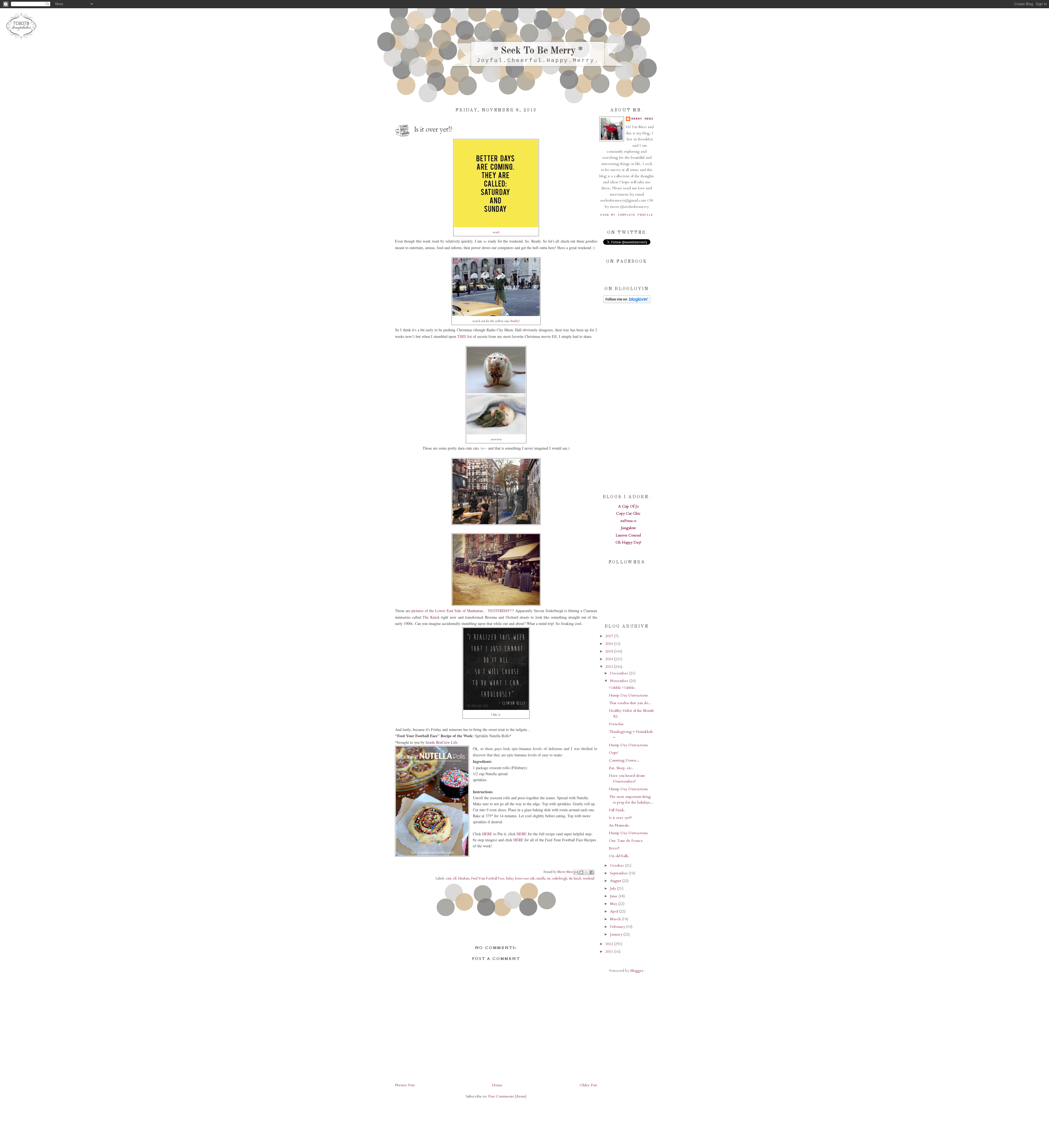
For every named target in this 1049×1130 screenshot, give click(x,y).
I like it (495, 715)
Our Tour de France (626, 840)
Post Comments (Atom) (507, 1096)
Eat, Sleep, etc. (621, 768)
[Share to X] (586, 872)
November (619, 680)
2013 (609, 666)
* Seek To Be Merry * (538, 51)
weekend (588, 878)
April (614, 911)
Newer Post (405, 1085)
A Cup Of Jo (628, 506)
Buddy (514, 321)
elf (454, 878)
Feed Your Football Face (487, 878)
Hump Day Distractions (628, 695)
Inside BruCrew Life (442, 742)
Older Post (588, 1085)
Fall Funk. (617, 810)
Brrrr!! (614, 848)
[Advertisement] (627, 398)
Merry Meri (566, 871)
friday (510, 878)
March (616, 919)
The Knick (431, 617)
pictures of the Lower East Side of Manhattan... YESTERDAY (460, 610)
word (496, 232)
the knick (575, 878)
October (617, 865)
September (619, 873)
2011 (609, 951)
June (614, 896)
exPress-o (628, 520)
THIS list (464, 336)
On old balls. (619, 855)
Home (497, 1085)
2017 (609, 636)
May (614, 903)
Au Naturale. (619, 825)
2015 (609, 651)
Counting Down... (624, 760)
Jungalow (628, 527)
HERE (487, 833)
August (616, 880)
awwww (496, 439)
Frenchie (616, 724)
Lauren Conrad (628, 535)
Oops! (613, 752)
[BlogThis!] (581, 872)
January (616, 934)
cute (449, 878)
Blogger (636, 970)
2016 (609, 643)
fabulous (464, 878)
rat (548, 878)
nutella (541, 878)
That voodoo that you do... (630, 703)
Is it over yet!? (620, 817)
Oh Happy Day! (628, 542)
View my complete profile (626, 215)
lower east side (525, 878)
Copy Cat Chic (628, 513)
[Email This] (576, 872)
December (619, 673)
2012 (609, 943)
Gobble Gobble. (622, 687)
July (613, 888)
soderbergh (559, 878)
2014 (609, 659)
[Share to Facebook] (591, 872)
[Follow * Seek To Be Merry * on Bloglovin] (626, 302)
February (618, 926)
